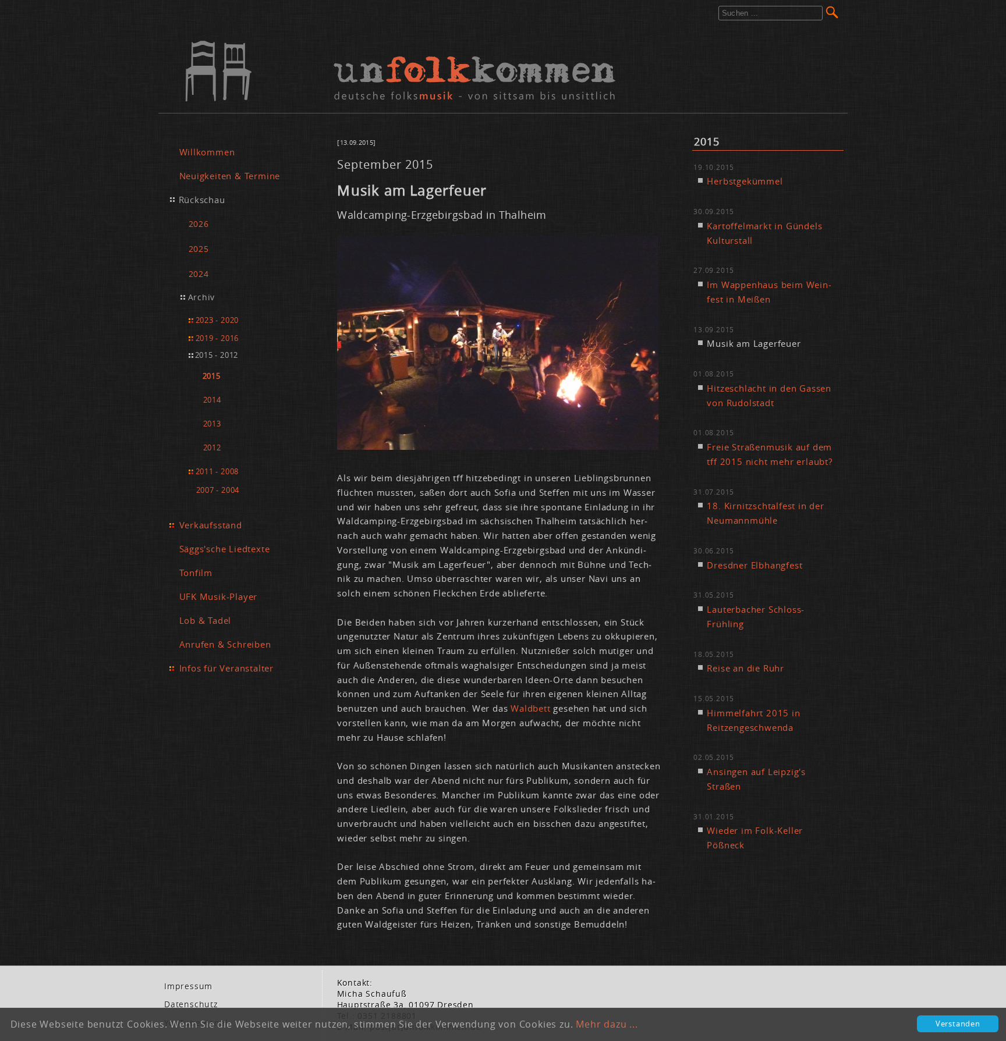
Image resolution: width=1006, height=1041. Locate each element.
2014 (212, 400)
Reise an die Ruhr (745, 668)
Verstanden (958, 1024)
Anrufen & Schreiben (225, 644)
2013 (212, 424)
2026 (199, 223)
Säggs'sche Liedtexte (224, 549)
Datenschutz (191, 1004)
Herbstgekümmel (744, 181)
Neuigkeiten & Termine (230, 176)
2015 (212, 376)
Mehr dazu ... (606, 1024)
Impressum (188, 986)
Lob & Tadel (205, 620)
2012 (212, 448)
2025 (199, 248)
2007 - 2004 (218, 490)
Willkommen (207, 152)
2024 (199, 273)
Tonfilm (196, 572)
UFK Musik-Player (218, 596)
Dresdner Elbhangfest (754, 565)
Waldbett (532, 708)
